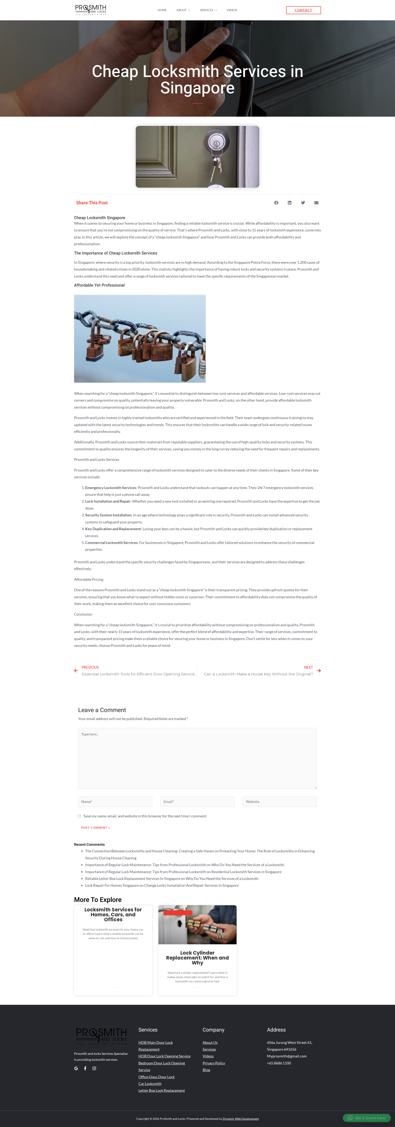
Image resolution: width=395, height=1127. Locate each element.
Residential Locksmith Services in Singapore (246, 871)
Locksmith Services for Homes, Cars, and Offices (113, 914)
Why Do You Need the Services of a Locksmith (247, 864)
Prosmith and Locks (218, 400)
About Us (210, 1042)
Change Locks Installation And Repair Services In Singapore (191, 885)
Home (162, 10)
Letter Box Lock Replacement (161, 1090)
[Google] (76, 1068)
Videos (232, 10)
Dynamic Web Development (241, 1118)
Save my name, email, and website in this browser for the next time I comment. (145, 816)
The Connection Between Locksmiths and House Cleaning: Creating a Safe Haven (149, 851)
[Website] (280, 802)
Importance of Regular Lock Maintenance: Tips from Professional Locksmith (145, 864)
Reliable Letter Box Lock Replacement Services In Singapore (132, 878)
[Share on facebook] (276, 202)
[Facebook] (85, 1068)
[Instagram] (94, 1068)
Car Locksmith (149, 1083)
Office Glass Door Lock (156, 1077)
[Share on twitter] (303, 202)
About (181, 10)
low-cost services (226, 393)
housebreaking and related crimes (101, 269)
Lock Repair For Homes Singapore (112, 885)
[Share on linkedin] (289, 202)
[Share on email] (316, 202)
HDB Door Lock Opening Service (164, 1056)
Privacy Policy (214, 1063)
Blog (206, 1070)
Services (206, 10)
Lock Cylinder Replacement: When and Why (197, 957)
